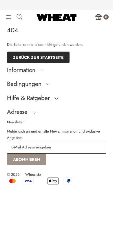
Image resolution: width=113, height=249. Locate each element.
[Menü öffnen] (8, 17)
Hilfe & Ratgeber (29, 98)
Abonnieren (26, 159)
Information (22, 70)
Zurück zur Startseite (38, 57)
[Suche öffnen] (19, 17)
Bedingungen (25, 84)
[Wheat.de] (56, 17)
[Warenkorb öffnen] (98, 17)
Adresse (18, 111)
